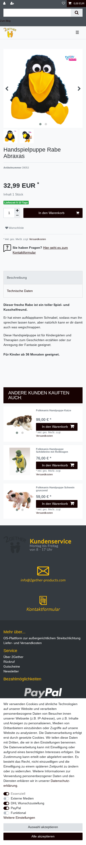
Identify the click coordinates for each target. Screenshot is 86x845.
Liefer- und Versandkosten (22, 643)
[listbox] (19, 422)
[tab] (43, 277)
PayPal (16, 808)
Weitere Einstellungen (19, 817)
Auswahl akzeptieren (43, 827)
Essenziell (18, 793)
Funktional (18, 813)
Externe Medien (22, 798)
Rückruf (9, 661)
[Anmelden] (5, 3)
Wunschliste (16, 228)
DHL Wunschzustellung (27, 803)
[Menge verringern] (17, 215)
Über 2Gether (13, 657)
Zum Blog (5, 20)
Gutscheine (11, 666)
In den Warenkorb (51, 213)
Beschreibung (17, 277)
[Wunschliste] (63, 3)
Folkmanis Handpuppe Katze (53, 410)
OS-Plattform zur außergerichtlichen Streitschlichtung (41, 638)
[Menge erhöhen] (17, 210)
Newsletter (11, 671)
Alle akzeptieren (43, 836)
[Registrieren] (13, 3)
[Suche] (77, 13)
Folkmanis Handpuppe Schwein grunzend (55, 489)
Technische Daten (20, 291)
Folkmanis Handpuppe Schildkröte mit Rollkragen (52, 450)
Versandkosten (37, 239)
